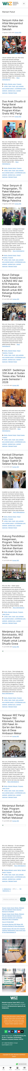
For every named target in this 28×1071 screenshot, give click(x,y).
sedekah (4, 90)
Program (19, 84)
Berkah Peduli (12, 255)
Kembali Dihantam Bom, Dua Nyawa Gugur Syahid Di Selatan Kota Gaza (13, 459)
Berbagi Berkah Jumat (10, 870)
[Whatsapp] (6, 1031)
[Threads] (22, 1031)
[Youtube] (18, 1031)
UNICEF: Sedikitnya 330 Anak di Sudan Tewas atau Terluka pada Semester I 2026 (13, 376)
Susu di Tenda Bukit (8, 922)
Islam (9, 86)
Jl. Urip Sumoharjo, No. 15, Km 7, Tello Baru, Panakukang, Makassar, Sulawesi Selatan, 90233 (14, 1037)
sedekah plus (12, 90)
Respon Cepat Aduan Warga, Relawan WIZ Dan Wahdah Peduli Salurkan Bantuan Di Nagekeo (13, 909)
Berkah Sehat (12, 168)
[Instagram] (12, 1031)
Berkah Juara (12, 84)
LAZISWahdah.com (19, 88)
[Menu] (24, 3)
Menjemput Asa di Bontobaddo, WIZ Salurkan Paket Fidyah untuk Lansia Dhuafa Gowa (14, 637)
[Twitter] (15, 1031)
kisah (13, 86)
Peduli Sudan (21, 435)
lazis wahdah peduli (8, 88)
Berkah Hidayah (12, 612)
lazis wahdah (19, 86)
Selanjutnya (7, 891)
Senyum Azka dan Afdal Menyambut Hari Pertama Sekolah (12, 25)
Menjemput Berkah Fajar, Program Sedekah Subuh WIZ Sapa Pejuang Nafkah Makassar (13, 811)
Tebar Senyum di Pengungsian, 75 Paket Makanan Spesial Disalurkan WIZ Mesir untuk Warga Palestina (13, 193)
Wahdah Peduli (12, 93)
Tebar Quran (5, 614)
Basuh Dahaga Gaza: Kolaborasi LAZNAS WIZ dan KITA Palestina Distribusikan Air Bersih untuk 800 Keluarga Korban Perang (12, 285)
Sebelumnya (6, 889)
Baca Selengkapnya (18, 251)
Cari (23, 899)
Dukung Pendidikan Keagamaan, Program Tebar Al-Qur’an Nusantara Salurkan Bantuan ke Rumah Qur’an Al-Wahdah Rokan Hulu (13, 547)
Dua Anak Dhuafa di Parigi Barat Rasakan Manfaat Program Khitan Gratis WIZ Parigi (14, 107)
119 (20, 889)
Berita (5, 84)
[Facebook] (9, 1031)
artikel (6, 86)
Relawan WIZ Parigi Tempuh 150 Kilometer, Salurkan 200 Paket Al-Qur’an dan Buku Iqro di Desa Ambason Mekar (13, 724)
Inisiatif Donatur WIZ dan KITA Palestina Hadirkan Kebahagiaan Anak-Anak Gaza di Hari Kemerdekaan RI (13, 930)
